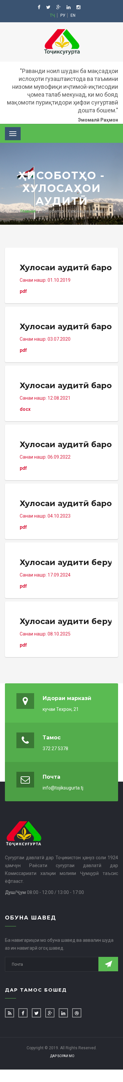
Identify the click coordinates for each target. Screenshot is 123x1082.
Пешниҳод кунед (108, 964)
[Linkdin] (69, 7)
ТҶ (52, 15)
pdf (66, 278)
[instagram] (78, 7)
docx (66, 396)
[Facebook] (39, 7)
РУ (62, 15)
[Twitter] (48, 7)
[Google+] (59, 7)
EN (73, 15)
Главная (27, 211)
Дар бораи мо (62, 1056)
